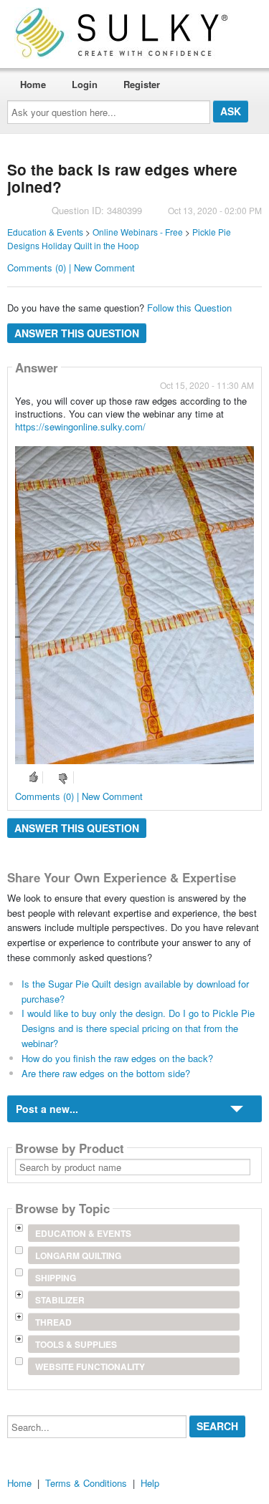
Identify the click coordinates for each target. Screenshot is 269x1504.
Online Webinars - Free (138, 232)
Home (33, 84)
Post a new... (47, 1109)
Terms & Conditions (86, 1483)
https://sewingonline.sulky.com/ (80, 426)
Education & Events (45, 232)
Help (150, 1483)
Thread (53, 1322)
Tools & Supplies (76, 1344)
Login (85, 84)
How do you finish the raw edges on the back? (117, 1058)
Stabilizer (60, 1299)
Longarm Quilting (78, 1255)
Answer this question (76, 333)
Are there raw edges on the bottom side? (106, 1073)
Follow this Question (189, 307)
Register (141, 84)
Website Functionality (90, 1366)
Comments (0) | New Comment (71, 267)
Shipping (55, 1277)
